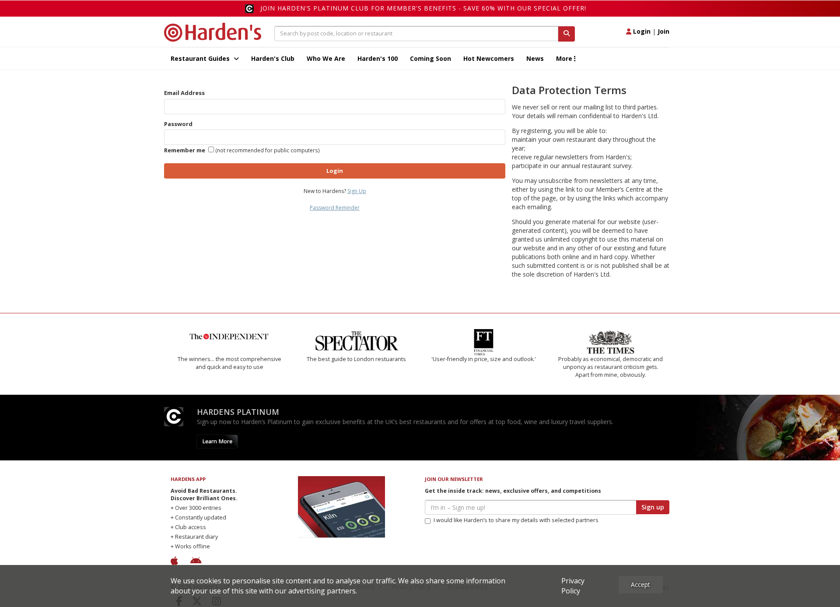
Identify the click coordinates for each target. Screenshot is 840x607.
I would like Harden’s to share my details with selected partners (516, 520)
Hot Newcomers (488, 58)
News (535, 58)
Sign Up (356, 191)
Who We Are (326, 58)
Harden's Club (272, 58)
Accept (640, 584)
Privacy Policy (572, 586)
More (565, 58)
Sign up (652, 507)
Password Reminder (335, 207)
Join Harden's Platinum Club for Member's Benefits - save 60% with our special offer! (423, 8)
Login (641, 31)
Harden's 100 (377, 58)
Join (663, 31)
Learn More (217, 441)
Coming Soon (430, 58)
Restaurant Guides (201, 58)
